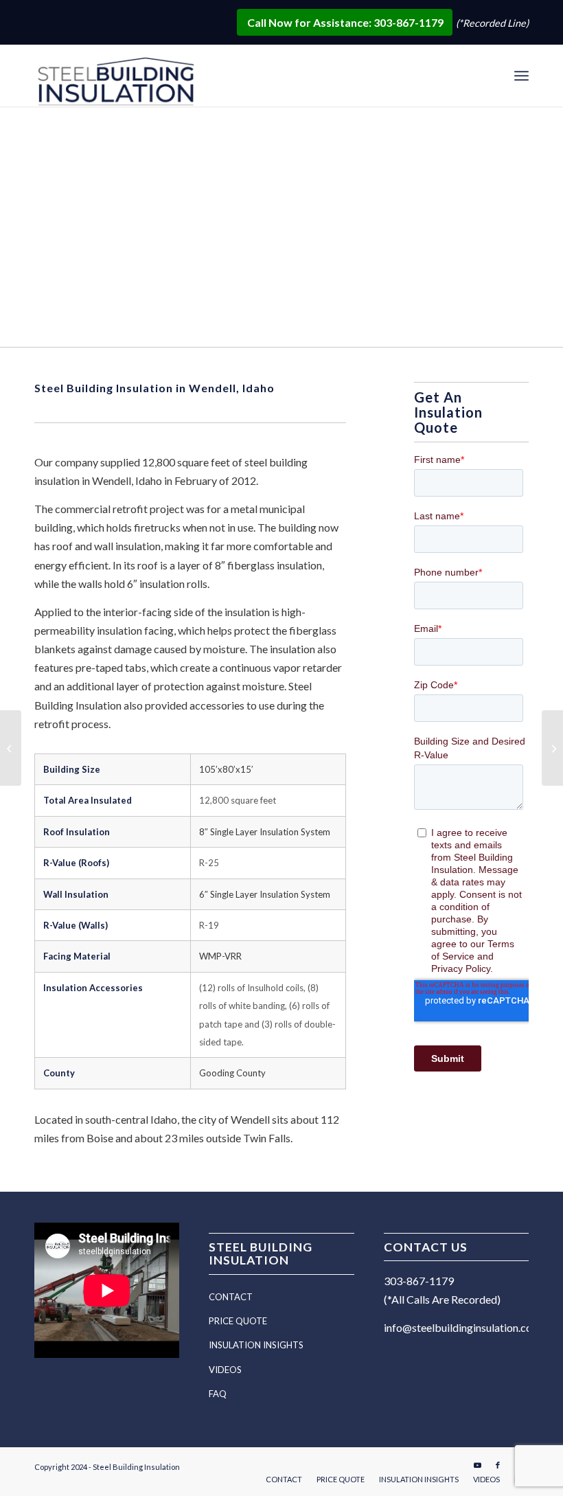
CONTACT (231, 1296)
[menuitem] (521, 75)
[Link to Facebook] (497, 1465)
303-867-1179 (419, 1280)
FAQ (218, 1393)
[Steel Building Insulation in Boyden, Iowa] (10, 748)
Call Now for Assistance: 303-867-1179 (346, 22)
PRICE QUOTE (238, 1320)
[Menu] (521, 75)
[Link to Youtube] (477, 1465)
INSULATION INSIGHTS (256, 1344)
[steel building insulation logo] (118, 77)
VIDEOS (225, 1369)
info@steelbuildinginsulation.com (462, 1327)
